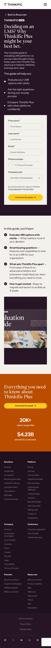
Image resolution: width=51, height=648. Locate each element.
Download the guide (24, 197)
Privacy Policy (29, 189)
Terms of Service (14, 189)
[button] (44, 331)
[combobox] (12, 165)
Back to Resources (17, 14)
